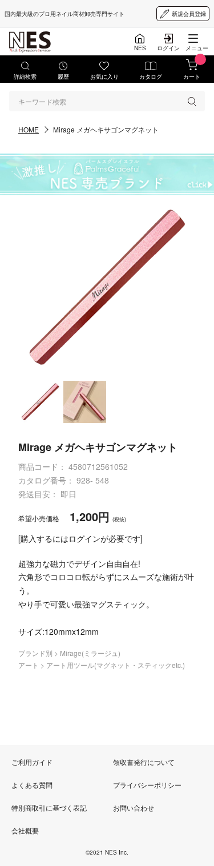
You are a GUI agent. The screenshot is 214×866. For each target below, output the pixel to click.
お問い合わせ (133, 807)
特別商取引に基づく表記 (49, 807)
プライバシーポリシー (147, 785)
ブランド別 (36, 653)
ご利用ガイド (32, 762)
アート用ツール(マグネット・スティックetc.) (115, 665)
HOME (28, 129)
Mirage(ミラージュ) (90, 653)
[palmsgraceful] (107, 174)
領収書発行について (144, 762)
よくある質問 (32, 785)
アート (29, 665)
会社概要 (25, 830)
